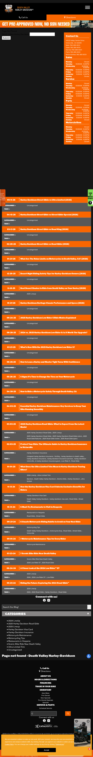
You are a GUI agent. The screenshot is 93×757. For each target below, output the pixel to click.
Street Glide (40, 516)
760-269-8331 (75, 45)
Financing (45, 683)
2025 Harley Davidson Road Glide (23, 623)
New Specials (45, 698)
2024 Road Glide (48, 563)
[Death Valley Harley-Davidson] (20, 8)
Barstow (30, 479)
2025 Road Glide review (51, 439)
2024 (29, 577)
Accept (46, 750)
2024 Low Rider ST (34, 563)
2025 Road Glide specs (69, 439)
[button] (88, 656)
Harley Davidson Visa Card (20, 629)
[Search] (89, 607)
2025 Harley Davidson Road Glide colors (68, 436)
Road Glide (75, 461)
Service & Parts (45, 705)
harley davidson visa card (59, 499)
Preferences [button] (60, 744)
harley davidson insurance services (60, 459)
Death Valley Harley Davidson (45, 479)
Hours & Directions (46, 679)
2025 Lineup (14, 626)
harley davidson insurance (37, 459)
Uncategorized (15, 650)
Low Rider (50, 577)
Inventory (45, 690)
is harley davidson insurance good (48, 461)
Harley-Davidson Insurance (20, 632)
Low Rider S (66, 461)
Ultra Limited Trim (16, 647)
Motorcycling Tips (16, 638)
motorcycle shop (56, 531)
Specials (46, 702)
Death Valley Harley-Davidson (15, 34)
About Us (45, 676)
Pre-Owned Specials (45, 700)
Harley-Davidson (74, 479)
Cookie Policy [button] (9, 744)
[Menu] (87, 7)
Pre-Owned (45, 695)
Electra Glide (62, 479)
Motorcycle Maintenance (19, 635)
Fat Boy (57, 456)
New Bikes (45, 693)
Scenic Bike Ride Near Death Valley (24, 644)
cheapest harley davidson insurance (40, 456)
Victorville (30, 533)
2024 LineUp (14, 620)
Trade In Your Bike (45, 686)
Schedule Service (45, 708)
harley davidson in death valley (73, 456)
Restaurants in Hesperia (19, 641)
